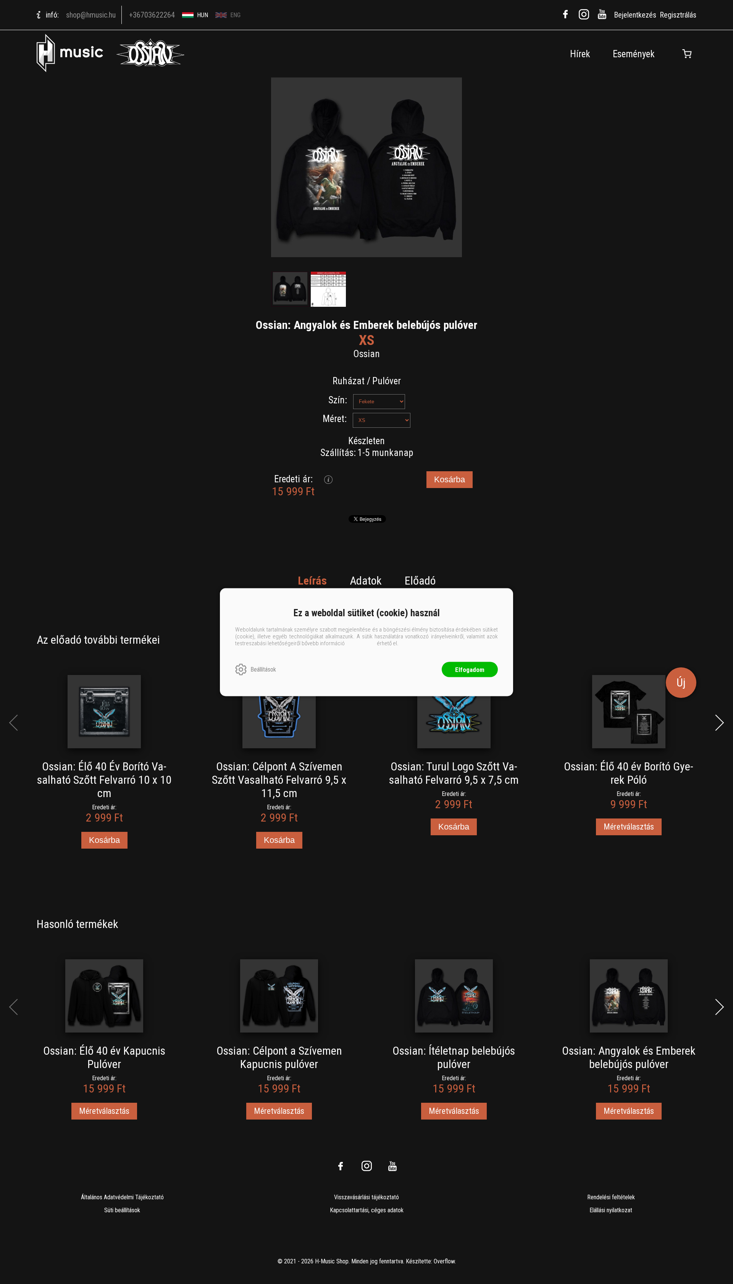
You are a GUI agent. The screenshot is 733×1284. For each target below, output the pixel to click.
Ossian (366, 353)
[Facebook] (565, 14)
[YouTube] (602, 14)
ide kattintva (361, 643)
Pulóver (386, 381)
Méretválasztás (629, 826)
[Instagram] (583, 14)
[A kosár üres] (686, 53)
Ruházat (349, 381)
